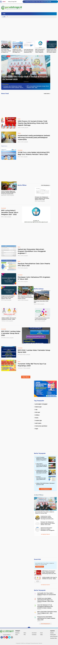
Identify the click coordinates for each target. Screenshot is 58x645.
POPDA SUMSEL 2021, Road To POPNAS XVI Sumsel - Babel (9, 318)
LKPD (36, 428)
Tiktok (12, 639)
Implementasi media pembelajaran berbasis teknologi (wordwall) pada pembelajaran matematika (34, 137)
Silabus (37, 415)
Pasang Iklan (53, 634)
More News (25, 377)
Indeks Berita (46, 93)
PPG (25, 634)
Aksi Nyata (38, 423)
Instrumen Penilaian (41, 426)
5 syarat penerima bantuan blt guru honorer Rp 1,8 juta (42, 318)
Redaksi (52, 632)
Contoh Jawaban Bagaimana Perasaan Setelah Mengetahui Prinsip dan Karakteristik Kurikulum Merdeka (8, 192)
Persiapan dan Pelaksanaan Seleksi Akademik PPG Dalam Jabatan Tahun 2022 (13, 86)
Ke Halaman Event (45, 584)
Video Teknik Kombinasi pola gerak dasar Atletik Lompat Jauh (41, 465)
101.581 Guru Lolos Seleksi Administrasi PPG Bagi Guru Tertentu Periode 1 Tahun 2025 (17, 51)
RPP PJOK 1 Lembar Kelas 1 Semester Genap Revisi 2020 (34, 351)
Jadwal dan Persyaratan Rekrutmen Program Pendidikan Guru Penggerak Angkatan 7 (32, 251)
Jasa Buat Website (54, 638)
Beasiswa (17, 632)
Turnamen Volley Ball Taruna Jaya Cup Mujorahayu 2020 (32, 365)
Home (4, 1)
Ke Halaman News (45, 534)
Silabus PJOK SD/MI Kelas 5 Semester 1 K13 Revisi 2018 (45, 484)
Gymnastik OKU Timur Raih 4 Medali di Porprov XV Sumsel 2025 (38, 1)
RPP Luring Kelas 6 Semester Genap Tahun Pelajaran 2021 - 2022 (39, 51)
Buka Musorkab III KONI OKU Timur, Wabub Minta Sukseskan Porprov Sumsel (25, 297)
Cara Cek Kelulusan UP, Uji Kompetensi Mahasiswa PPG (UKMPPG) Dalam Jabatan (28, 51)
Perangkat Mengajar (41, 404)
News (3, 74)
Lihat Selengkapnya (45, 185)
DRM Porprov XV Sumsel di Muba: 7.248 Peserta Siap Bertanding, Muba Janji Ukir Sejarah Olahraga (33, 123)
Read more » (4, 146)
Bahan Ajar (38, 406)
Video (5, 16)
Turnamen (34, 634)
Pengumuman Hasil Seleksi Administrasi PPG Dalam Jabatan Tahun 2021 (51, 51)
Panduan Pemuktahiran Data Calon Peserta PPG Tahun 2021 (34, 264)
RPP (36, 409)
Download (34, 632)
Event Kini (37, 559)
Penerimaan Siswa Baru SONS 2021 (41, 301)
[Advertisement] (31, 14)
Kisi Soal (37, 412)
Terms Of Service (53, 636)
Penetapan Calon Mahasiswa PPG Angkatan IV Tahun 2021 (34, 278)
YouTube (8, 639)
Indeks (4, 13)
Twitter (10, 639)
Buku (36, 417)
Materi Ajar (38, 420)
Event (41, 632)
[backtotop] (29, 628)
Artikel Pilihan (38, 495)
